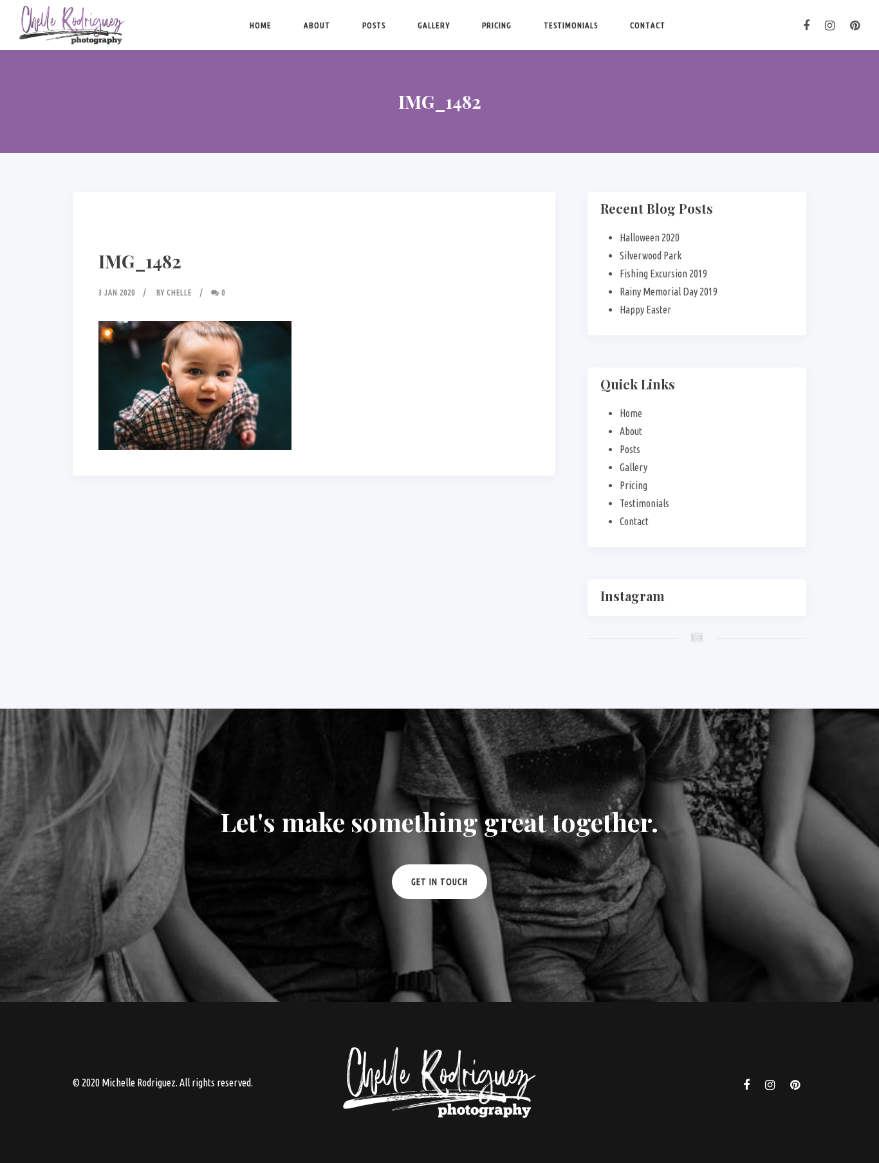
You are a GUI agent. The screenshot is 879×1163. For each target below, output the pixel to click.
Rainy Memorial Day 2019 (668, 291)
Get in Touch (439, 882)
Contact (647, 25)
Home (261, 25)
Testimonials (571, 25)
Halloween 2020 (650, 237)
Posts (373, 25)
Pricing (497, 25)
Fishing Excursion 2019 (663, 273)
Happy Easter (645, 309)
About (317, 25)
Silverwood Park (650, 255)
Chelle (179, 292)
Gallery (434, 25)
